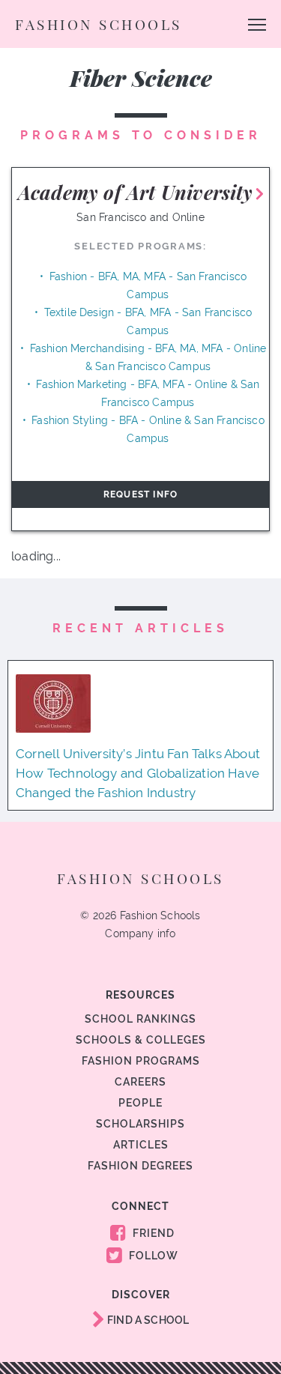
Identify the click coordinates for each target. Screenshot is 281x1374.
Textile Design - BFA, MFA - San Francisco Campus (148, 321)
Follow (152, 1256)
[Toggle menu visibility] (257, 24)
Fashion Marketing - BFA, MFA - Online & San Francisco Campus (147, 393)
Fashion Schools (98, 24)
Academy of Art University (135, 192)
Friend (152, 1233)
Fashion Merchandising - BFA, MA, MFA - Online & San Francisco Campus (148, 357)
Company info (140, 933)
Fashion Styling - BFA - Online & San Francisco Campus (148, 429)
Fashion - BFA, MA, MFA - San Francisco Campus (148, 285)
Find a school (147, 1320)
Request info (140, 494)
